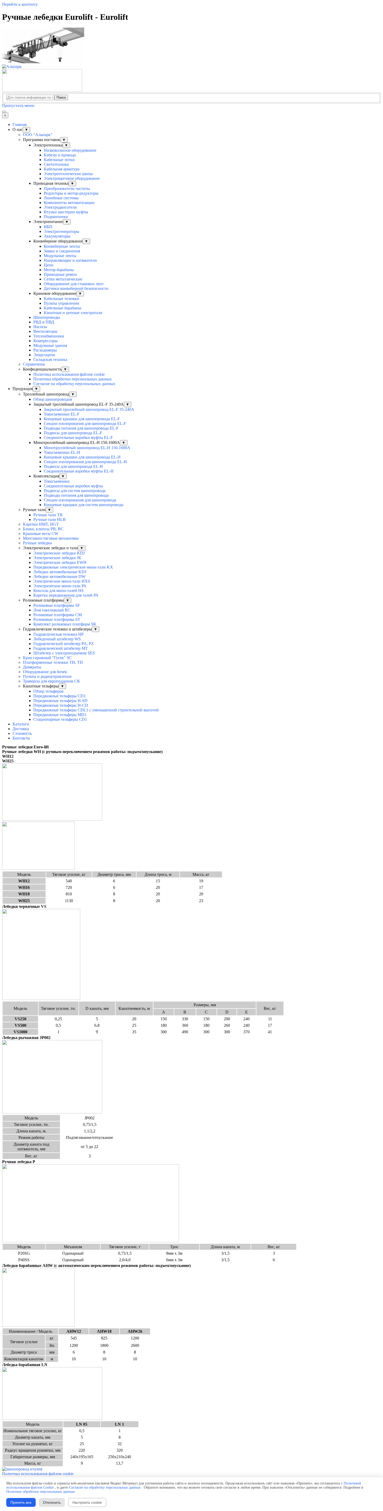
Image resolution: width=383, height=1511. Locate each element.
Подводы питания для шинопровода (76, 495)
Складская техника (50, 359)
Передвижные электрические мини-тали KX (73, 567)
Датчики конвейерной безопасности (76, 288)
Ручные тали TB (48, 515)
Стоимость (22, 733)
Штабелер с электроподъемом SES (64, 653)
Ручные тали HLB (49, 519)
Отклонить (52, 1502)
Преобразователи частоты (67, 188)
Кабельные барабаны (62, 308)
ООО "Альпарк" (37, 134)
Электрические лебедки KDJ (59, 553)
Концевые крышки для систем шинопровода (83, 504)
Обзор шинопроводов (52, 399)
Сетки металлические (63, 279)
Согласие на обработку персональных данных (74, 383)
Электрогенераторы (61, 231)
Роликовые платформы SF (56, 605)
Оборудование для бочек (45, 672)
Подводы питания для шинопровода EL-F (81, 428)
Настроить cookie (87, 1502)
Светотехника (56, 164)
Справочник (34, 364)
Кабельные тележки (61, 298)
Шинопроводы (46, 317)
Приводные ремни (60, 274)
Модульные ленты (60, 255)
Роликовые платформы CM (57, 615)
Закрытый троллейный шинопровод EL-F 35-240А (89, 409)
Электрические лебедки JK (57, 558)
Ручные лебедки (37, 543)
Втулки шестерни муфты (66, 212)
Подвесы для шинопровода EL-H (73, 466)
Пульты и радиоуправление (47, 676)
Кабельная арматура (61, 169)
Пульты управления (61, 303)
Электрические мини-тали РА (60, 586)
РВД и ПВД (43, 322)
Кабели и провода (60, 155)
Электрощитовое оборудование (72, 178)
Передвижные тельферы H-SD (60, 700)
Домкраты (32, 667)
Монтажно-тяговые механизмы (51, 538)
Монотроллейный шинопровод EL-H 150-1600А (87, 447)
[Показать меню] (4, 111)
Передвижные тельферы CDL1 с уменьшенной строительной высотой (96, 710)
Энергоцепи (44, 355)
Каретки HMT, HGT (41, 524)
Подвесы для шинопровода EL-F (73, 433)
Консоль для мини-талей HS (58, 590)
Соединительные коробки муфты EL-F (78, 437)
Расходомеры (45, 350)
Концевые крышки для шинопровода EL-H (82, 457)
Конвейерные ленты (62, 246)
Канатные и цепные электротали (73, 312)
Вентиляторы (45, 331)
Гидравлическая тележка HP (58, 634)
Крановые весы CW (40, 533)
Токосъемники (57, 481)
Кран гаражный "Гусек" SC (47, 657)
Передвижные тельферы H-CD (60, 705)
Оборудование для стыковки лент (74, 284)
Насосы (40, 326)
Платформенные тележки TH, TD (53, 662)
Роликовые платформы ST (56, 619)
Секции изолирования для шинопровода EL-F (85, 423)
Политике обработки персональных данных (40, 1492)
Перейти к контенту (20, 4)
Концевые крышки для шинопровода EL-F (82, 419)
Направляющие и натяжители (70, 260)
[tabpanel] (191, 747)
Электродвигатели (60, 207)
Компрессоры (45, 341)
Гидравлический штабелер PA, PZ (63, 643)
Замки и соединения (62, 251)
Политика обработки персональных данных (72, 379)
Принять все (21, 1502)
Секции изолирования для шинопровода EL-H (85, 462)
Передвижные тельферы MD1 (60, 714)
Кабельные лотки (59, 159)
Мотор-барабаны (59, 269)
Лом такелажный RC (52, 610)
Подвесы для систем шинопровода (75, 490)
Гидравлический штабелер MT (60, 648)
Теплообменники (48, 336)
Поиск (61, 97)
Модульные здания (50, 345)
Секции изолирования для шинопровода (80, 500)
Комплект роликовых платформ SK (64, 624)
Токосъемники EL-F (61, 414)
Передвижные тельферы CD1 (59, 696)
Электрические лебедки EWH (60, 562)
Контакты (21, 738)
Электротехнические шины (68, 173)
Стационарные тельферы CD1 (60, 719)
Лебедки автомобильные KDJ (59, 572)
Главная (20, 124)
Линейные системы (61, 198)
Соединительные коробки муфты (73, 486)
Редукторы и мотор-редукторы (71, 193)
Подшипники (56, 216)
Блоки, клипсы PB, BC (43, 529)
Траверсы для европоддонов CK (51, 681)
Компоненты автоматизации (69, 202)
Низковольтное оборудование (70, 150)
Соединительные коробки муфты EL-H (79, 471)
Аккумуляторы (57, 236)
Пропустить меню (18, 105)
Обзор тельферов (48, 691)
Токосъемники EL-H (62, 452)
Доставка (21, 728)
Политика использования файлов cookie (69, 374)
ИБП (48, 227)
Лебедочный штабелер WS (57, 639)
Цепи (48, 265)
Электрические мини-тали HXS (61, 581)
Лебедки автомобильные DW (59, 576)
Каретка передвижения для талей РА (65, 595)
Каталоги (21, 724)
